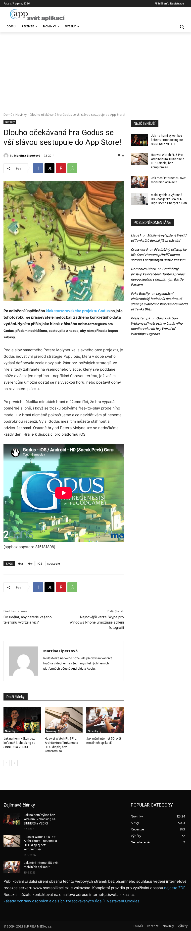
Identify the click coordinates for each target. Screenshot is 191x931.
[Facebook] (38, 168)
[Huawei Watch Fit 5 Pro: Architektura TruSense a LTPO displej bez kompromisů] (63, 720)
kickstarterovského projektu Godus (78, 310)
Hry (30, 563)
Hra (20, 563)
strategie (53, 563)
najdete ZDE (175, 887)
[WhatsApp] (72, 168)
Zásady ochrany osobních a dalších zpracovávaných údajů (54, 901)
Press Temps (140, 318)
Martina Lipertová (27, 155)
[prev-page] (6, 763)
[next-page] (14, 763)
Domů (7, 115)
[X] (49, 168)
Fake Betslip (140, 293)
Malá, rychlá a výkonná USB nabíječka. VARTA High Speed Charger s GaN (169, 199)
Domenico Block (143, 269)
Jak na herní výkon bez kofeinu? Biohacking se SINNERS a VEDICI (19, 743)
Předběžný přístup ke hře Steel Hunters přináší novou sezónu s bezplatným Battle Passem (158, 254)
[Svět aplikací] (37, 15)
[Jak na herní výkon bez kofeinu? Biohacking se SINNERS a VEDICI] (22, 720)
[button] (182, 26)
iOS (40, 563)
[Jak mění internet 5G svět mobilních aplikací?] (105, 720)
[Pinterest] (61, 168)
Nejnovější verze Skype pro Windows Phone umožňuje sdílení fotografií (96, 622)
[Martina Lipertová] (6, 155)
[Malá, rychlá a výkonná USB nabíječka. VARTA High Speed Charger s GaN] (139, 199)
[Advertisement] (95, 70)
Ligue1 (136, 235)
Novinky (21, 115)
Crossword (139, 249)
